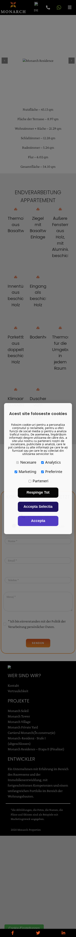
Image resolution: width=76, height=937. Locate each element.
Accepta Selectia (38, 507)
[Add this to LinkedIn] (63, 933)
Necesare (28, 462)
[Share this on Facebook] (12, 933)
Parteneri (40, 480)
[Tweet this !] (38, 933)
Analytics (53, 462)
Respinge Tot (38, 492)
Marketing (27, 471)
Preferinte (53, 471)
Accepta (38, 521)
